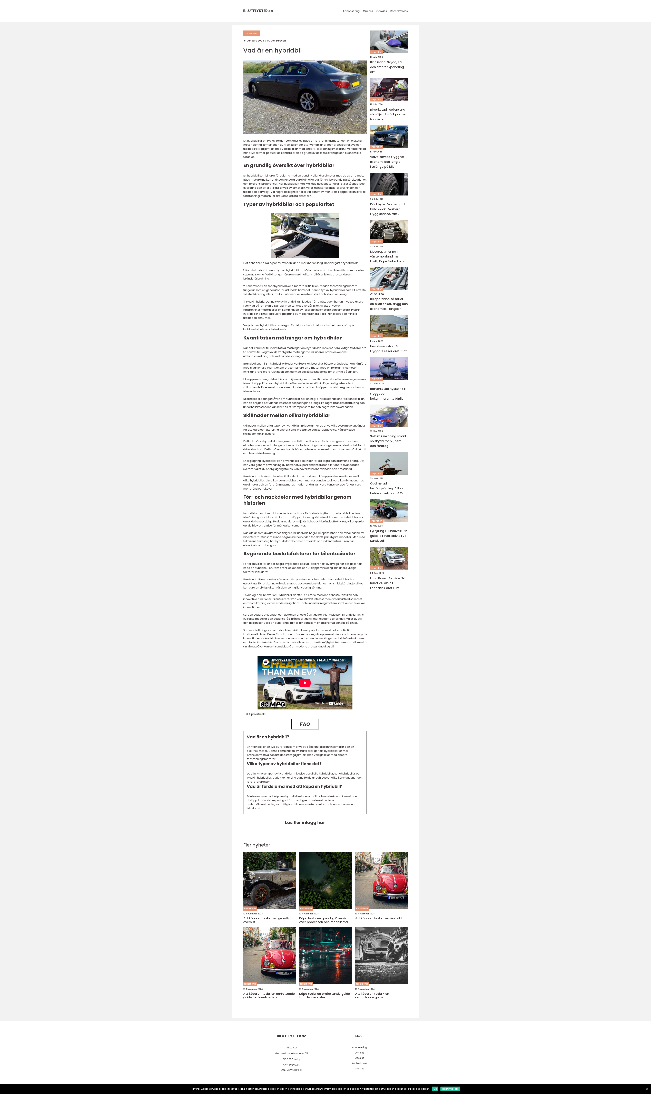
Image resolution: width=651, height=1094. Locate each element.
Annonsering (351, 11)
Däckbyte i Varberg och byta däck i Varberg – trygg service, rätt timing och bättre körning (388, 209)
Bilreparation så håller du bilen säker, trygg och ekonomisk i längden (389, 304)
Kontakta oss (399, 11)
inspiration (376, 52)
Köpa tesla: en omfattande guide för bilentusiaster (324, 995)
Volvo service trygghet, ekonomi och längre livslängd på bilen (387, 162)
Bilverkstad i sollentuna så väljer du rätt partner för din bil (388, 114)
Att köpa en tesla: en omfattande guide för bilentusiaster (269, 995)
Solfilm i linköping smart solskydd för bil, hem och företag (388, 441)
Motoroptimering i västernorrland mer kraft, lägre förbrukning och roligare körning (387, 257)
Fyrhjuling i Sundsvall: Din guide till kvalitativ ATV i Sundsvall (388, 536)
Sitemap (359, 1068)
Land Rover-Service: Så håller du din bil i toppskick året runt (387, 583)
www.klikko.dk (294, 1070)
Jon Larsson (278, 40)
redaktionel (252, 33)
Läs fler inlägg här (305, 822)
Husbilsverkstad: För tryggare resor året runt (388, 348)
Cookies (381, 11)
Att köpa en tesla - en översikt (378, 918)
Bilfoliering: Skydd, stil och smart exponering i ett (387, 67)
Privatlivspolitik (450, 1088)
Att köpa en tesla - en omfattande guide (372, 995)
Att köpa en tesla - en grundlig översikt (266, 920)
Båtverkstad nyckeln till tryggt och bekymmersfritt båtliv (388, 394)
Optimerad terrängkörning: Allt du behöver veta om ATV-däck (387, 488)
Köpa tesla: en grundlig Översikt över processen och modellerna (323, 920)
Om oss (368, 11)
